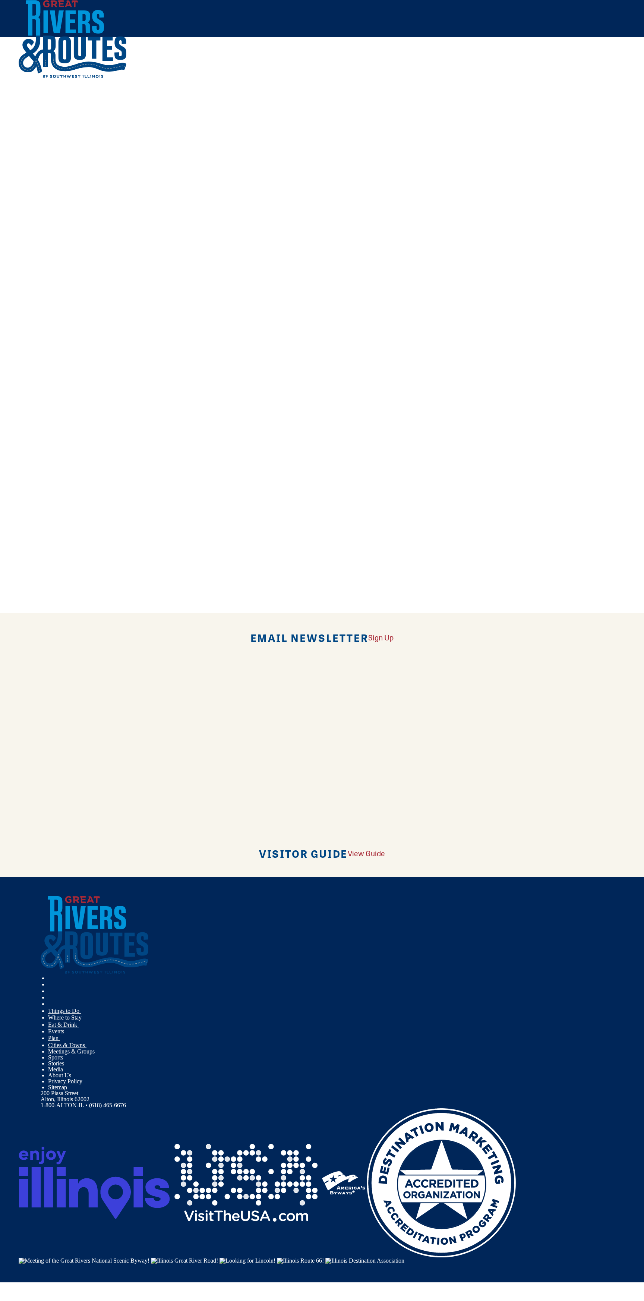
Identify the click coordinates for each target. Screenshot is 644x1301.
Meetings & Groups (71, 1051)
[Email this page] (184, 148)
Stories (56, 1063)
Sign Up (381, 637)
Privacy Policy (65, 1081)
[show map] (22, 231)
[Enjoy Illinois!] (94, 1182)
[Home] (73, 76)
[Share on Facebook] (184, 126)
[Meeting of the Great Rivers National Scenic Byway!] (84, 1260)
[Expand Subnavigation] (84, 1011)
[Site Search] (593, 97)
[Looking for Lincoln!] (247, 1260)
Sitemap (57, 1087)
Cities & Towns (67, 1045)
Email (57, 352)
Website (32, 352)
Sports (55, 1057)
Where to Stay (65, 1017)
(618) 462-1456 (74, 284)
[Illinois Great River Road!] (184, 1260)
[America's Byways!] (343, 1182)
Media (55, 1069)
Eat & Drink (63, 1024)
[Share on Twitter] (184, 137)
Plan (54, 1038)
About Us (59, 1075)
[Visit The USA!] (246, 1182)
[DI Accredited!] (441, 1182)
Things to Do (64, 1011)
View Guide (366, 853)
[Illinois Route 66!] (300, 1260)
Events (57, 1031)
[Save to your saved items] (29, 231)
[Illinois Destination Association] (364, 1260)
